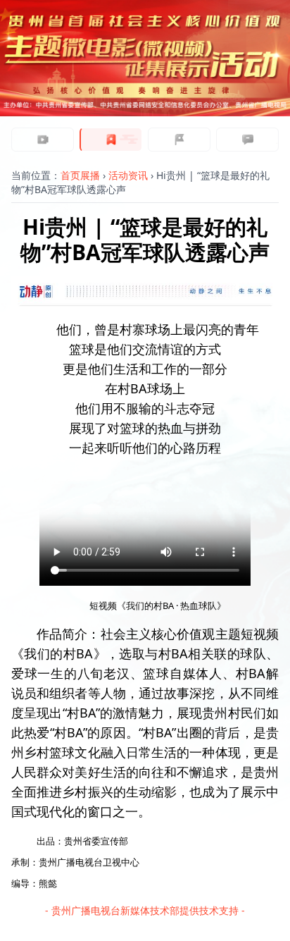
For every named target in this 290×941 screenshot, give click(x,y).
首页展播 (80, 175)
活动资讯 (128, 175)
